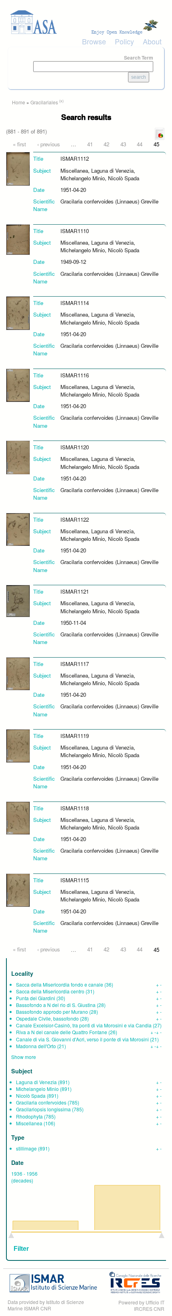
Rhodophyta (29, 1116)
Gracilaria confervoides (41, 1102)
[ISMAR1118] (18, 817)
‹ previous (48, 144)
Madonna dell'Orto (36, 1046)
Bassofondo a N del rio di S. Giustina (56, 1004)
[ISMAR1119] (18, 745)
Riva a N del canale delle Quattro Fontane (61, 1032)
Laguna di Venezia (36, 1082)
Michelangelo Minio (37, 1088)
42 (106, 144)
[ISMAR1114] (18, 312)
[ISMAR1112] (18, 168)
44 (139, 144)
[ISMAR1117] (18, 673)
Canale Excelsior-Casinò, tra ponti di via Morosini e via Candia (84, 1025)
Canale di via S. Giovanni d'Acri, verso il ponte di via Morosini (82, 1039)
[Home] (86, 22)
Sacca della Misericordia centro (50, 991)
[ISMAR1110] (18, 239)
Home (18, 102)
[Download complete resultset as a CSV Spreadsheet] (159, 133)
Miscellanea (29, 1123)
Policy (124, 41)
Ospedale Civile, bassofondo (47, 1018)
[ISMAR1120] (18, 457)
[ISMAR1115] (18, 889)
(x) (61, 101)
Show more (23, 1056)
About (152, 41)
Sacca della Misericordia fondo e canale (59, 984)
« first (19, 144)
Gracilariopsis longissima (43, 1109)
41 (90, 144)
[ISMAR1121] (18, 600)
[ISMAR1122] (18, 528)
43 (123, 144)
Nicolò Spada (31, 1095)
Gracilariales (44, 102)
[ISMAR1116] (18, 384)
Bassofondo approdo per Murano (52, 1011)
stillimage (26, 1148)
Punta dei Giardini (35, 998)
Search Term (138, 57)
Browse (94, 41)
